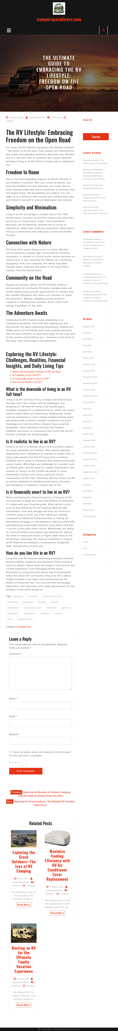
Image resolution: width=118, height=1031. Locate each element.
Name (13, 698)
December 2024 (90, 453)
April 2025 (87, 428)
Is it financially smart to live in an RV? (31, 378)
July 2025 (87, 409)
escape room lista (91, 291)
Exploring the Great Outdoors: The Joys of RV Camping (24, 861)
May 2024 (87, 497)
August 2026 (88, 326)
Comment (15, 653)
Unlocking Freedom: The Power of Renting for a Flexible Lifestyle (94, 245)
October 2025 (89, 390)
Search (87, 119)
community (32, 596)
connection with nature (52, 596)
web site (86, 256)
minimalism (51, 608)
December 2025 (90, 377)
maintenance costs (32, 608)
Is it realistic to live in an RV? (26, 375)
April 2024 (87, 504)
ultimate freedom (25, 619)
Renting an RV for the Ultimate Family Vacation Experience (24, 959)
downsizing (13, 602)
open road (66, 608)
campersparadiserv (91, 239)
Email (13, 716)
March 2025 (88, 434)
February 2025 (89, 440)
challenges (18, 596)
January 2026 (89, 371)
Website (13, 734)
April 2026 (87, 352)
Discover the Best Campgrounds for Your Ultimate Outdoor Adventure (95, 210)
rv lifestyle (44, 613)
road (85, 548)
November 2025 (90, 383)
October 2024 (89, 466)
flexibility (42, 602)
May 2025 (87, 421)
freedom (54, 602)
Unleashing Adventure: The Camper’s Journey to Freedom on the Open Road (95, 280)
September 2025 (90, 396)
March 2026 (88, 358)
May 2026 (87, 345)
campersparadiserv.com (59, 19)
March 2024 (88, 510)
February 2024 (89, 516)
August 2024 (88, 478)
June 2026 (87, 339)
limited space (13, 608)
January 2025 (89, 447)
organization (13, 613)
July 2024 (87, 485)
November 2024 (90, 459)
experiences (28, 602)
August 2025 (88, 402)
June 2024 (87, 491)
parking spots (29, 613)
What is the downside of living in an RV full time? (36, 371)
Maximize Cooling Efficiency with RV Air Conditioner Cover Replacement (57, 865)
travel (10, 619)
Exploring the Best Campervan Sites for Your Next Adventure (94, 198)
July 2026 (87, 333)
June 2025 (87, 415)
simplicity (58, 613)
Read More (23, 904)
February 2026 (89, 364)
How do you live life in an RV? (27, 382)
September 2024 (90, 472)
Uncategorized (23, 626)
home (85, 542)
